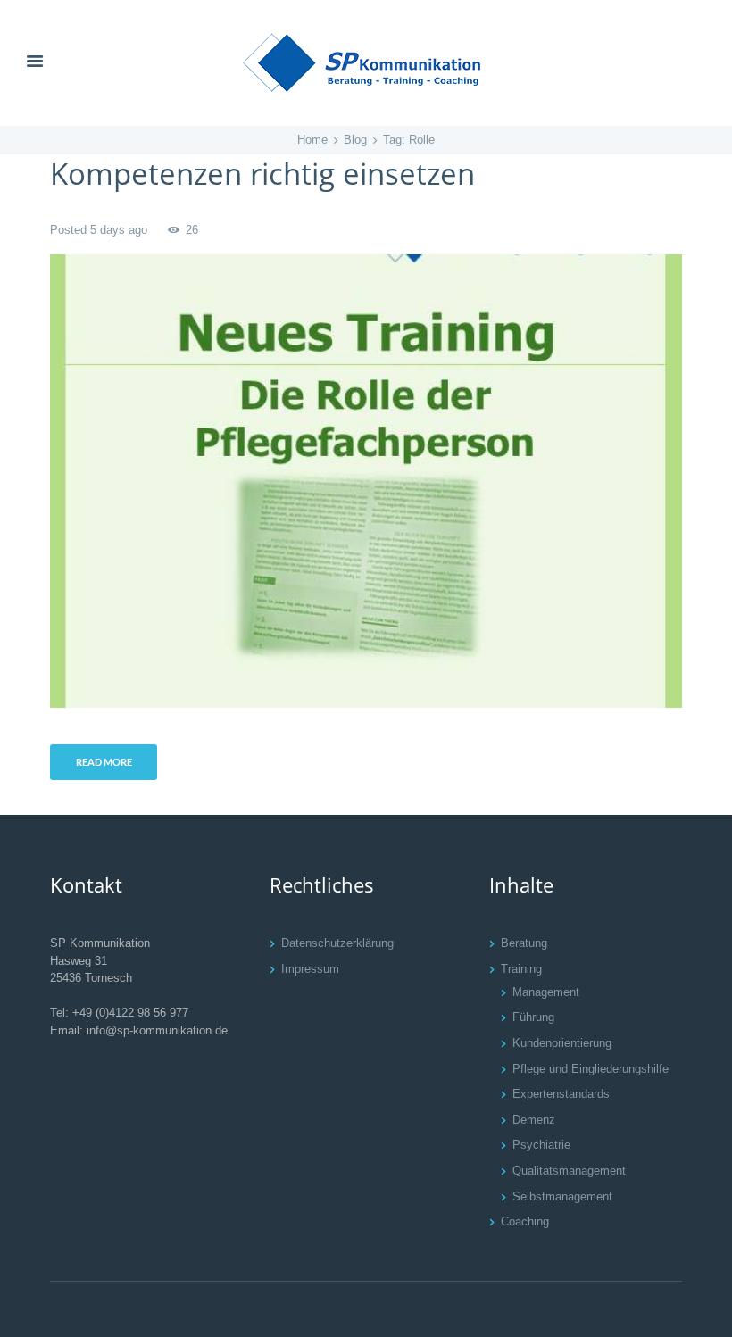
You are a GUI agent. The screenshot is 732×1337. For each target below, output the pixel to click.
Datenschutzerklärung (337, 943)
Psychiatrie (541, 1144)
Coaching (525, 1221)
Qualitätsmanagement (569, 1170)
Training (521, 969)
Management (545, 992)
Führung (533, 1017)
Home (312, 139)
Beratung (524, 943)
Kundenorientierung (561, 1043)
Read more (104, 762)
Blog (355, 139)
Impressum (310, 969)
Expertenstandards (561, 1093)
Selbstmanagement (562, 1196)
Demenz (533, 1119)
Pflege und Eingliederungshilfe (590, 1068)
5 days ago (118, 230)
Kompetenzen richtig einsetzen (262, 173)
